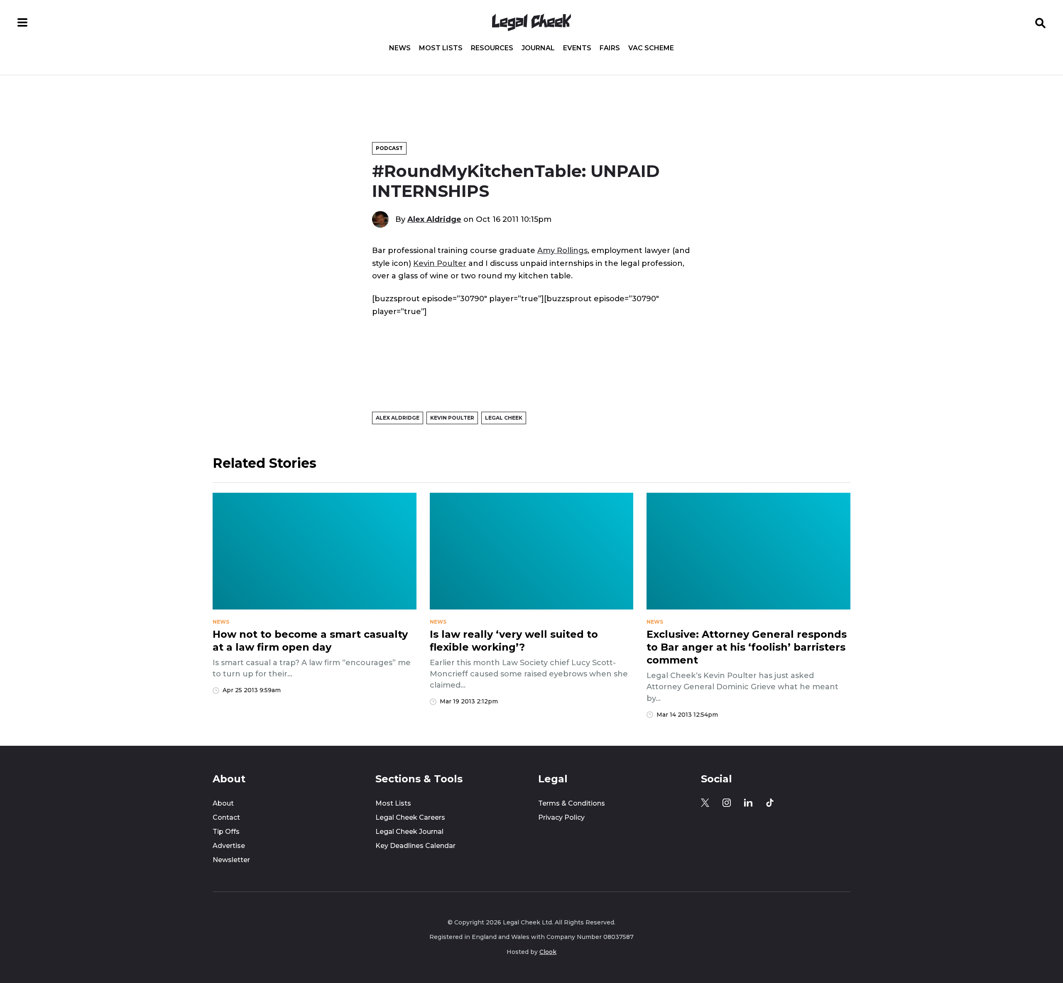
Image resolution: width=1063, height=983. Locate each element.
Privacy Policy (561, 817)
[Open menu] (22, 22)
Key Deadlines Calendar (415, 846)
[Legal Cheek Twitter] (705, 803)
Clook (547, 952)
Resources (492, 48)
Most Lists (441, 48)
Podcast (389, 148)
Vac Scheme (651, 48)
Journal (538, 48)
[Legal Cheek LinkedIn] (748, 803)
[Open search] (1040, 22)
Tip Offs (226, 832)
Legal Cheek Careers (410, 817)
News (400, 48)
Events (577, 48)
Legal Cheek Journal (409, 832)
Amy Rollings (562, 250)
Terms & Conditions (571, 803)
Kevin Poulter (439, 263)
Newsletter (231, 860)
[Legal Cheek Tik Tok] (770, 803)
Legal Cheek (503, 418)
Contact (226, 817)
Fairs (610, 48)
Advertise (229, 846)
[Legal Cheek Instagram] (727, 803)
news (221, 621)
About (223, 803)
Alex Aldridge (434, 219)
